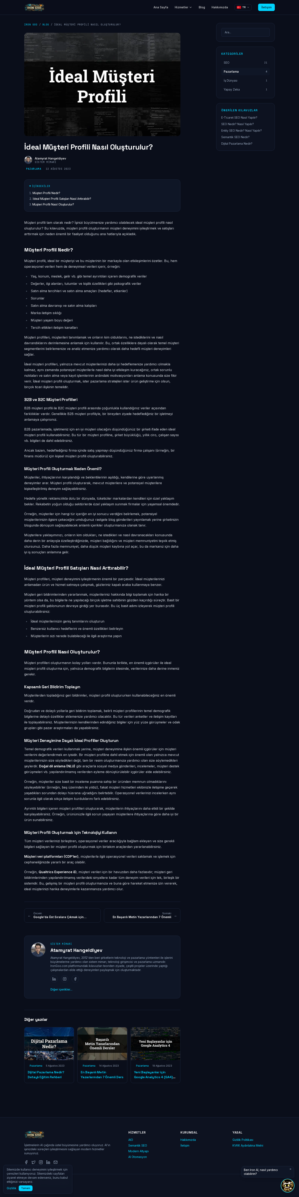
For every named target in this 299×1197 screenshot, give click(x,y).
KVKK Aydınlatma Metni (247, 1145)
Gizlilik (11, 1188)
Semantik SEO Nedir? (235, 137)
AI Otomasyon (137, 1157)
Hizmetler (181, 7)
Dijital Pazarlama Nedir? (236, 143)
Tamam (25, 1188)
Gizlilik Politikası (242, 1139)
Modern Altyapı (138, 1151)
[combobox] (245, 32)
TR (244, 7)
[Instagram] (64, 979)
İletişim (266, 7)
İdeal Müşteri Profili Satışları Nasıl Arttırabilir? (62, 198)
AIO (130, 1139)
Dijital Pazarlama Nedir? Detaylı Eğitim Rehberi (46, 1074)
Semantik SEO (137, 1145)
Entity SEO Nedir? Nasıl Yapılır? (241, 130)
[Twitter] (34, 1162)
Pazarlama (33, 168)
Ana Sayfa (161, 7)
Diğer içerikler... (61, 989)
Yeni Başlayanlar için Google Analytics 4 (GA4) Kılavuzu (153, 1077)
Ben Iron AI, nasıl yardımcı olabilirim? (261, 1171)
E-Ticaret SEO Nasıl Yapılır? (239, 117)
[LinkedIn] (54, 979)
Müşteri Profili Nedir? (46, 193)
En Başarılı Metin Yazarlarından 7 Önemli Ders (102, 1074)
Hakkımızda (220, 7)
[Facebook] (75, 979)
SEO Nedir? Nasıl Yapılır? (237, 124)
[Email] (55, 1162)
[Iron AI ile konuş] (287, 1185)
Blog (202, 7)
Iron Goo (31, 24)
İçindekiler (41, 186)
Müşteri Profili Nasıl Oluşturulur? (53, 204)
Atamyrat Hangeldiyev (50, 158)
